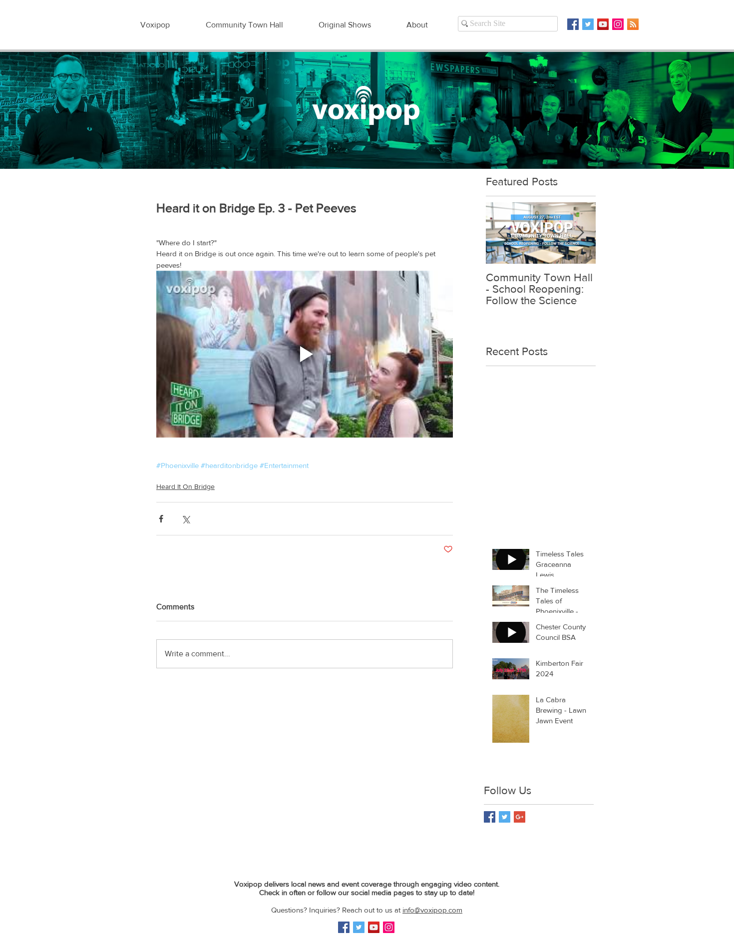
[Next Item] (579, 233)
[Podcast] (633, 24)
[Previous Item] (501, 233)
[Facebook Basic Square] (573, 24)
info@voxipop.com (432, 910)
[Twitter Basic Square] (588, 24)
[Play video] (304, 354)
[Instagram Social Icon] (618, 24)
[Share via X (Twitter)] (185, 518)
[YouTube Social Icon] (603, 24)
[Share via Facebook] (161, 518)
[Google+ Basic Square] (519, 817)
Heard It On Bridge (185, 486)
